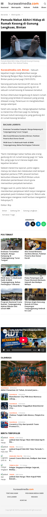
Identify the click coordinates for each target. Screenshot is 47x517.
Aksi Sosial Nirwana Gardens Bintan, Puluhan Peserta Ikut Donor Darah (35, 254)
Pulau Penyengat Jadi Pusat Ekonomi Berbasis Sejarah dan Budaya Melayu (35, 281)
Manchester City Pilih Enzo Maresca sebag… (25, 397)
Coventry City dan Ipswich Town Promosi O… (24, 425)
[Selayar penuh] (43, 350)
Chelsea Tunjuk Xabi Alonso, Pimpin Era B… (26, 416)
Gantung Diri (15, 211)
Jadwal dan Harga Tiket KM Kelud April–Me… (27, 441)
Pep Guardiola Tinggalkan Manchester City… (26, 407)
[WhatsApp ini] (43, 224)
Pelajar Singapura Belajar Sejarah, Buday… (24, 468)
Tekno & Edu (14, 465)
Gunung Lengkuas (30, 211)
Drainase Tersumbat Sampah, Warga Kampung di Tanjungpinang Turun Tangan (10, 255)
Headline (12, 456)
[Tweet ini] (32, 224)
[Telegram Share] (38, 224)
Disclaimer (12, 497)
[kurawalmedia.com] (23, 3)
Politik (19, 456)
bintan (4, 211)
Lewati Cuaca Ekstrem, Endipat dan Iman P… (27, 459)
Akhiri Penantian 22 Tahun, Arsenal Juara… (20, 390)
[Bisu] (39, 350)
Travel (11, 438)
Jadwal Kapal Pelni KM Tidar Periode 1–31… (26, 450)
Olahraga (5, 388)
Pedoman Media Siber (34, 493)
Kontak (23, 500)
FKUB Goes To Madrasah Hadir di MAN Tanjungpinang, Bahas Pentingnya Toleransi (11, 281)
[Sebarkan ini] (27, 224)
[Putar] (4, 350)
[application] (23, 340)
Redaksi (34, 497)
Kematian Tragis (8, 215)
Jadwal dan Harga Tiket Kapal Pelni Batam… (25, 478)
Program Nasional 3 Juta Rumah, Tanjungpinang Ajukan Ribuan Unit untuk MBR (11, 305)
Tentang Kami (12, 493)
